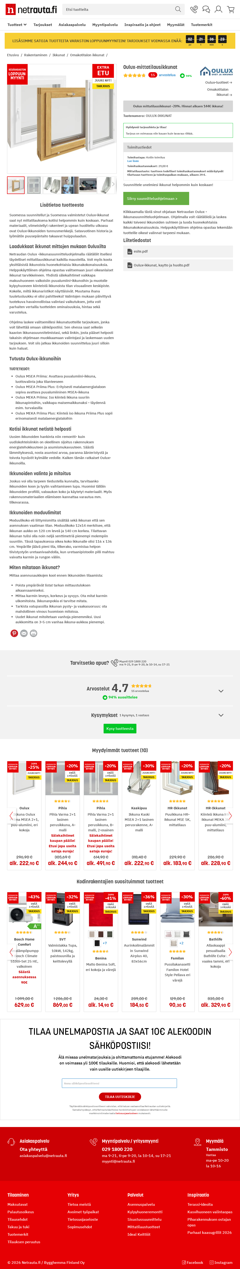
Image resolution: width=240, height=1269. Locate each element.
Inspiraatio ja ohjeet (142, 24)
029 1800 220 (117, 1149)
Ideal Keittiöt (139, 1234)
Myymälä (214, 1141)
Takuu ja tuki (18, 1226)
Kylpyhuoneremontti (145, 1211)
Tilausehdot (18, 1219)
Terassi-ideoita (200, 1204)
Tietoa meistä (79, 1204)
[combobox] (123, 9)
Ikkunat (59, 55)
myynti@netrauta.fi (118, 1161)
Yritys (73, 1195)
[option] (92, 934)
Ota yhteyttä (33, 1149)
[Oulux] (216, 71)
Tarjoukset (43, 24)
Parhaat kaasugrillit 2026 (210, 1232)
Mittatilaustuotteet (144, 1226)
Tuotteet (15, 24)
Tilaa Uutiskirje (120, 1097)
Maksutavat (18, 1204)
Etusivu (13, 55)
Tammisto (217, 1149)
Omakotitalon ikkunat (87, 55)
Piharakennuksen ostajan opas (209, 1222)
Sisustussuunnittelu (144, 1219)
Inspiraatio (198, 1195)
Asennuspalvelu (141, 1204)
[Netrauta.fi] (31, 9)
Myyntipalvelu (105, 24)
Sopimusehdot (80, 1226)
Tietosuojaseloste (83, 1219)
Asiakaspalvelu (72, 24)
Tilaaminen (18, 1195)
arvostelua (163, 75)
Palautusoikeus (21, 1211)
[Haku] (178, 9)
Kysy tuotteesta (120, 728)
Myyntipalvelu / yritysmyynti (130, 1141)
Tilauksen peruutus (24, 1241)
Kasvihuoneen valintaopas (210, 1211)
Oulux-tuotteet (217, 82)
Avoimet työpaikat (83, 1211)
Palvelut (135, 1195)
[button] (34, 185)
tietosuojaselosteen (127, 1113)
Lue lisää (133, 161)
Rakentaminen (36, 55)
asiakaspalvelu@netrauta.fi (43, 1155)
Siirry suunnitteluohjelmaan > (152, 198)
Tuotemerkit (201, 24)
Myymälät (175, 24)
